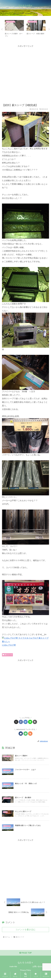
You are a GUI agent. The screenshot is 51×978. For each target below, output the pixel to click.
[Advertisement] (25, 73)
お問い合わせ (38, 966)
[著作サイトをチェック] (21, 733)
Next (49, 29)
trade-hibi (13, 966)
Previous (2, 29)
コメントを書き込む (25, 929)
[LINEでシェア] (30, 722)
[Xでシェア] (16, 722)
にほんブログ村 (9, 645)
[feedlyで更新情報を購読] (25, 733)
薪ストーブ (8, 655)
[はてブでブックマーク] (25, 722)
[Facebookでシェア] (21, 722)
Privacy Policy (25, 970)
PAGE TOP (26, 953)
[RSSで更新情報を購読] (30, 733)
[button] (35, 722)
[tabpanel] (14, 29)
